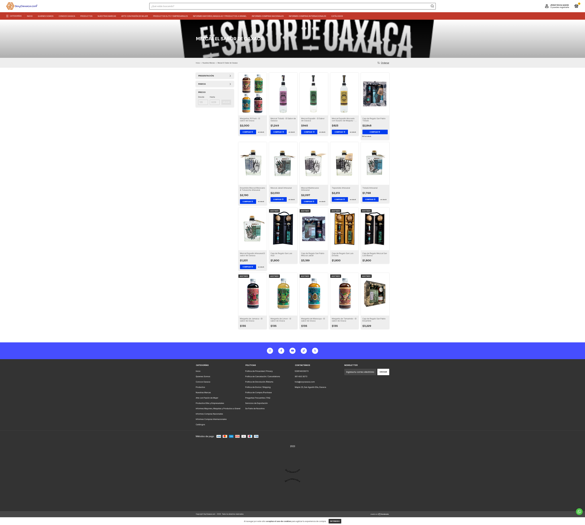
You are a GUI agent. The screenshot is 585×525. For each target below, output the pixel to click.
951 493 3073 (301, 376)
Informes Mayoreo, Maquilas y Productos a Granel (220, 16)
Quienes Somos (45, 16)
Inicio (30, 16)
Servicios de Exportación (256, 403)
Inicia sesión (563, 5)
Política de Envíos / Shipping (258, 387)
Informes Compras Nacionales (268, 16)
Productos (86, 16)
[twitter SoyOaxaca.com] (315, 351)
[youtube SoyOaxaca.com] (292, 351)
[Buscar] (432, 6)
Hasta (212, 97)
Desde (201, 97)
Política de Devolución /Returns (259, 382)
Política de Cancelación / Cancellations (262, 376)
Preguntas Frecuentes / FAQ (257, 398)
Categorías (16, 16)
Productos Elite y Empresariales (170, 16)
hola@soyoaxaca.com (305, 382)
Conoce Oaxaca (67, 16)
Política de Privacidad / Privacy (259, 371)
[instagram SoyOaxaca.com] (270, 351)
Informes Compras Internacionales (307, 16)
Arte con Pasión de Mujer (134, 16)
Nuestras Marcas (107, 16)
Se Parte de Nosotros (255, 408)
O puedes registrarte (559, 7)
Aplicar (226, 102)
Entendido (335, 521)
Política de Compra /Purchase (258, 392)
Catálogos (337, 16)
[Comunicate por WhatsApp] (579, 511)
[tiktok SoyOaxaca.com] (304, 351)
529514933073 (301, 371)
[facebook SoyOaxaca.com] (281, 351)
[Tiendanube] (379, 514)
